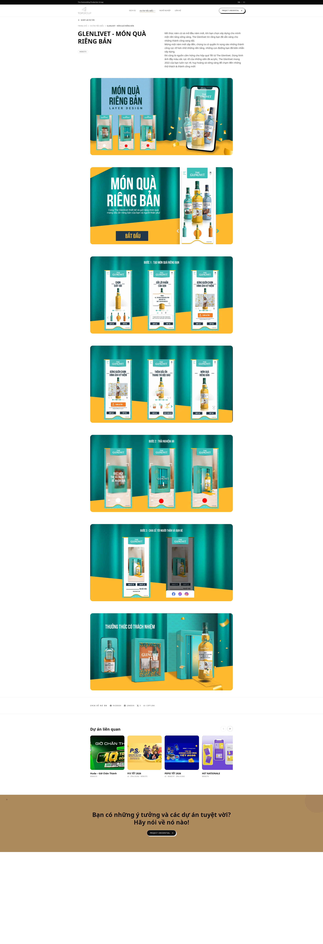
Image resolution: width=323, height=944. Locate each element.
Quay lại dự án (88, 20)
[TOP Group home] (84, 10)
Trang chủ (82, 26)
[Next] (230, 729)
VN (239, 2)
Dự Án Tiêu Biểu (146, 11)
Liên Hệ (178, 11)
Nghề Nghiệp (165, 11)
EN (244, 2)
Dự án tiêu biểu (97, 26)
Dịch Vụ (132, 11)
